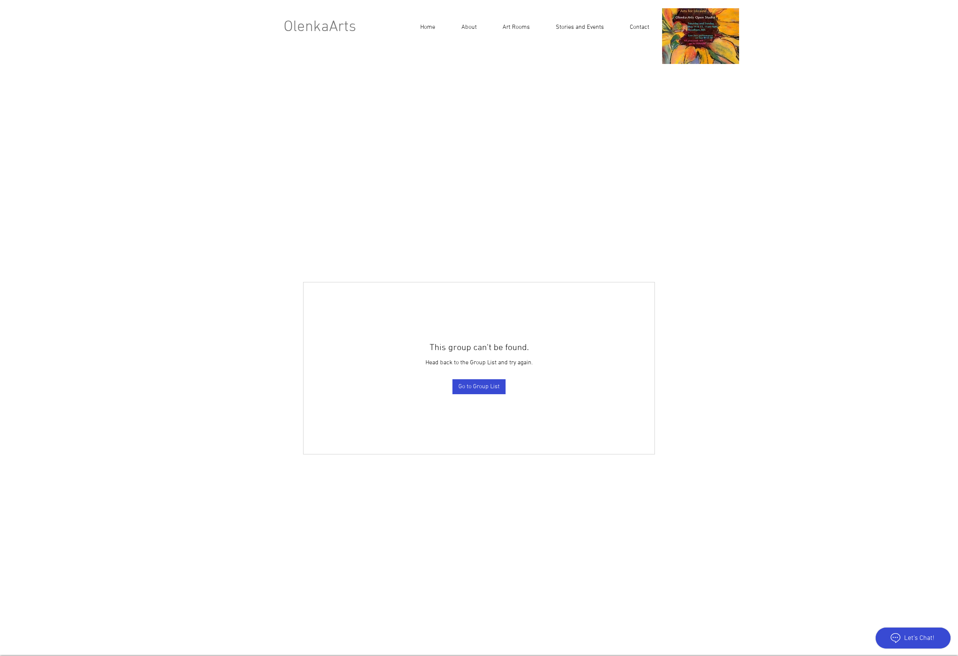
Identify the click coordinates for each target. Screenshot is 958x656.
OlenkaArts (320, 27)
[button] (580, 27)
